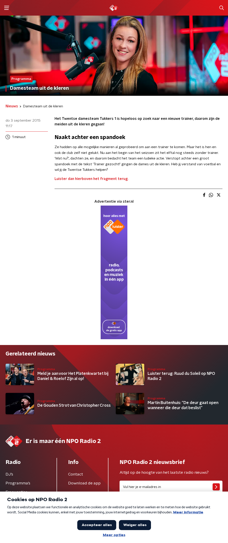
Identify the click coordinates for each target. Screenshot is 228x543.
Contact (75, 474)
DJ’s (9, 474)
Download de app (84, 483)
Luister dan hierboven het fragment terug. (91, 179)
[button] (6, 8)
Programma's (18, 483)
